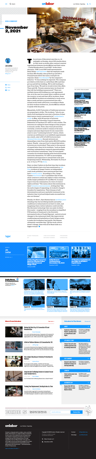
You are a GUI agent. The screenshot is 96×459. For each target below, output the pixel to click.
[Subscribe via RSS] (87, 4)
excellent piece (60, 199)
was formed (37, 175)
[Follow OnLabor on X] (90, 4)
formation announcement (40, 186)
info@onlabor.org (83, 432)
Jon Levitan (8, 66)
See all (12, 285)
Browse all (8, 257)
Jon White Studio (83, 434)
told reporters (41, 71)
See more (50, 321)
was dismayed (44, 78)
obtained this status (34, 139)
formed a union (36, 173)
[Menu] (6, 4)
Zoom (45, 162)
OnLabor (48, 3)
